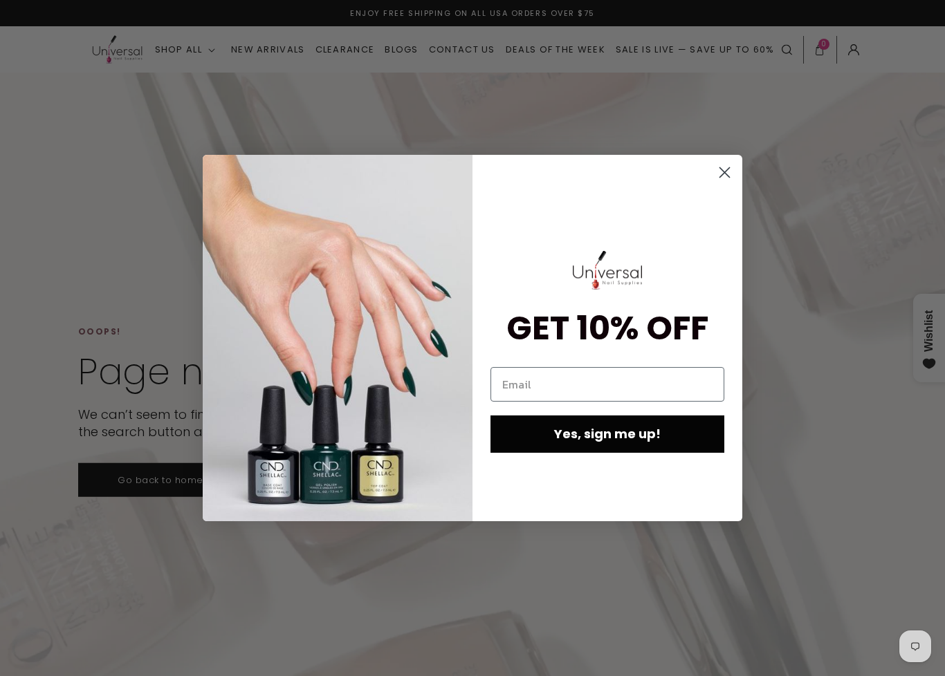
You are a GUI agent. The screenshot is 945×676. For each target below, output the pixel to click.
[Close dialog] (725, 172)
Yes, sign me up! (607, 433)
